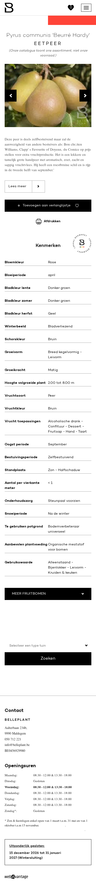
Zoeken (48, 659)
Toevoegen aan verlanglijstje (47, 205)
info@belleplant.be (17, 744)
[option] (48, 95)
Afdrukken (52, 221)
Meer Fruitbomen (29, 594)
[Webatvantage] (16, 876)
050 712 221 (13, 739)
